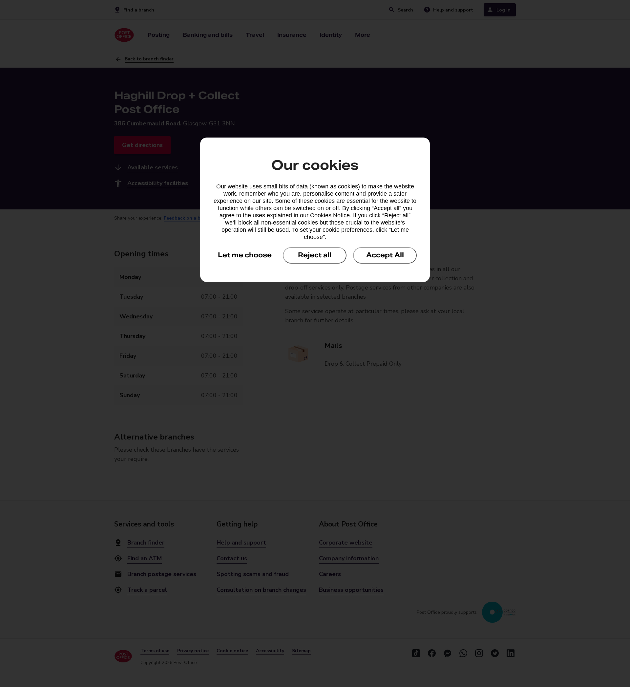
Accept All (385, 255)
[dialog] (315, 210)
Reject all (314, 255)
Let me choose (245, 255)
